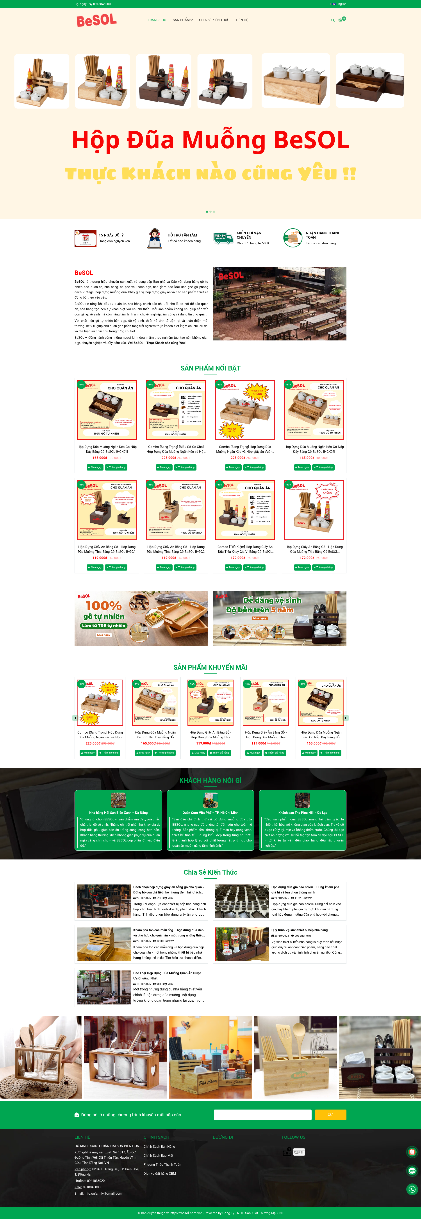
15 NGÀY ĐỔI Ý (318, 235)
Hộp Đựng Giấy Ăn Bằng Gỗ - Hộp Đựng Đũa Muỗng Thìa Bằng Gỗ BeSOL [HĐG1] (107, 549)
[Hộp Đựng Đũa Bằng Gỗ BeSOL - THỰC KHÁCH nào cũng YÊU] (85, 238)
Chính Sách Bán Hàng (159, 1147)
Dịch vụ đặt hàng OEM (160, 1174)
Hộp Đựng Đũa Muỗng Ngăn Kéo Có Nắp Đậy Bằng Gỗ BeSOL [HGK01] (107, 449)
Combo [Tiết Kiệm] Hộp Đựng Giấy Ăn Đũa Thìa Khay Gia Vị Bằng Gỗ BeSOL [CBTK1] (245, 549)
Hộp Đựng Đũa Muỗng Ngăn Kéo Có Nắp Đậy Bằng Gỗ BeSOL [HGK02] (314, 449)
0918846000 (102, 4)
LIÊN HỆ (242, 20)
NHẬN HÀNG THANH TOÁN (254, 235)
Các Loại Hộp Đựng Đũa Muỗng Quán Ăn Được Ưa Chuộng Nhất (167, 975)
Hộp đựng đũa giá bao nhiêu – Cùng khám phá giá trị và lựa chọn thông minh (305, 889)
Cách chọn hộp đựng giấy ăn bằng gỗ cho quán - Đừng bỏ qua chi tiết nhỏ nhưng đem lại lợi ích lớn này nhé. (168, 890)
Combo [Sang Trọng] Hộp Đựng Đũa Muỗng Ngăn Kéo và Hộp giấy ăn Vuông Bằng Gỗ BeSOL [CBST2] (245, 449)
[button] (340, 4)
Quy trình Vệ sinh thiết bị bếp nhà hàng (299, 930)
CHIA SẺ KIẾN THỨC (214, 20)
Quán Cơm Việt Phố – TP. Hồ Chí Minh (210, 813)
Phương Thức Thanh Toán (162, 1165)
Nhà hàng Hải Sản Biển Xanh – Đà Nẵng (118, 813)
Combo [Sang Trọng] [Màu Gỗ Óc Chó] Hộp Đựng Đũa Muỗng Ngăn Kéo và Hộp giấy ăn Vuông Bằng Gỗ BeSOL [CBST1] (176, 449)
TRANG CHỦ (157, 20)
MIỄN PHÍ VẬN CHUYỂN (180, 235)
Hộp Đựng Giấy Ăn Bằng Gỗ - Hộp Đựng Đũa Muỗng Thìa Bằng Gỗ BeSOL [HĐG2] (176, 549)
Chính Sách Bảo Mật (158, 1156)
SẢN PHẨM (182, 20)
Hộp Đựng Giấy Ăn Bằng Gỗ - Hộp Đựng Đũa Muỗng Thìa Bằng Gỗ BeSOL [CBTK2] (314, 549)
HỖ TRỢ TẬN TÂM (113, 235)
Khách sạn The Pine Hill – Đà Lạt (302, 813)
